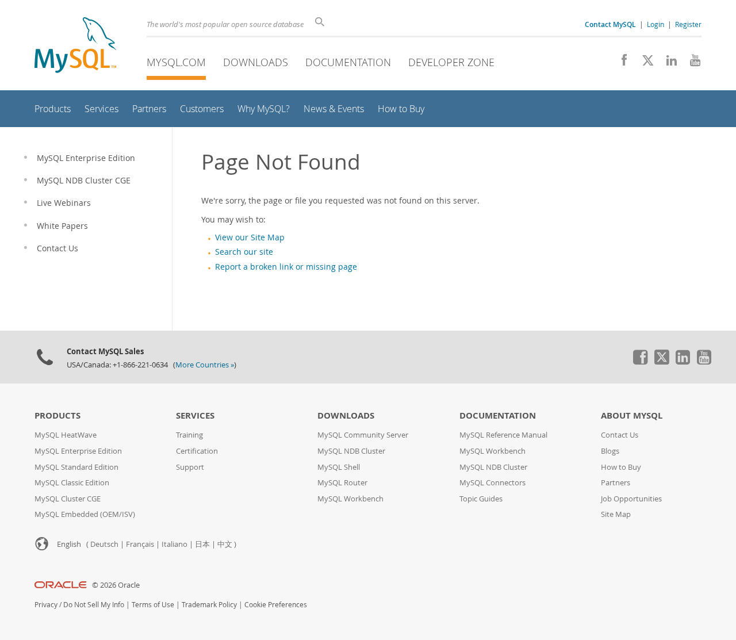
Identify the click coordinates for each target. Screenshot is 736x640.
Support (190, 467)
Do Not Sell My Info (93, 604)
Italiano (174, 544)
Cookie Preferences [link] (275, 604)
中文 (224, 544)
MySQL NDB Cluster (351, 451)
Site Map (616, 514)
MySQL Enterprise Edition (78, 451)
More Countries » (204, 365)
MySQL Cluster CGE (67, 499)
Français (140, 544)
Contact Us (619, 435)
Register (688, 24)
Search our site (244, 252)
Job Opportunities (631, 499)
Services (195, 415)
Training (189, 435)
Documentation (348, 62)
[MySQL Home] (75, 46)
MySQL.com (176, 62)
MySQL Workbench (350, 499)
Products (57, 415)
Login (655, 24)
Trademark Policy (209, 604)
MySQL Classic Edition (71, 483)
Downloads (255, 62)
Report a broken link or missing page (286, 267)
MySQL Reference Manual (503, 435)
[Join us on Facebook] (620, 63)
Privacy (45, 604)
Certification (197, 451)
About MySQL (631, 415)
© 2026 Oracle (116, 585)
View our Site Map (250, 237)
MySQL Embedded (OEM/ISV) (84, 514)
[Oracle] (60, 585)
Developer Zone (451, 62)
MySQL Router (342, 483)
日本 (202, 544)
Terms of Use (153, 604)
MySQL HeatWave (65, 435)
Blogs (610, 451)
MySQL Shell (338, 467)
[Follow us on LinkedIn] (667, 63)
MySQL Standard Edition (76, 467)
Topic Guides (481, 499)
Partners (615, 483)
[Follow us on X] (643, 63)
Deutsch (104, 544)
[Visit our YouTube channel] (691, 63)
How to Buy (621, 467)
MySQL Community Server (362, 435)
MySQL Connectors (492, 483)
